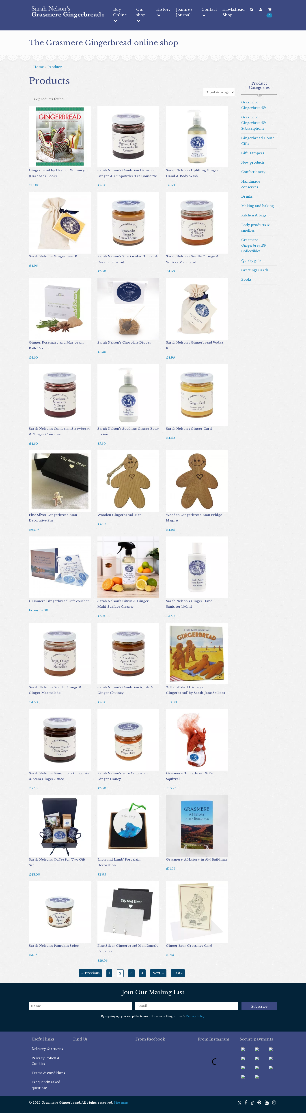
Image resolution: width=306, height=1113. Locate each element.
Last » (178, 973)
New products (253, 162)
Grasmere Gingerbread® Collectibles (253, 245)
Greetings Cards (254, 270)
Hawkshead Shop (233, 12)
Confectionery (253, 172)
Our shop (141, 12)
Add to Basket (42, 163)
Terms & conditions (48, 1073)
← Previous (90, 973)
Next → (158, 973)
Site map (121, 1102)
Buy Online (120, 12)
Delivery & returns (47, 1049)
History (163, 9)
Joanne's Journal (184, 12)
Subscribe (259, 1006)
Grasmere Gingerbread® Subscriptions (253, 122)
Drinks (247, 196)
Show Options (44, 594)
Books (246, 280)
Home (38, 67)
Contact (209, 9)
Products (54, 67)
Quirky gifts (251, 261)
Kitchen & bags (253, 215)
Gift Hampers (252, 153)
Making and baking (257, 206)
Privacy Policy (195, 1016)
